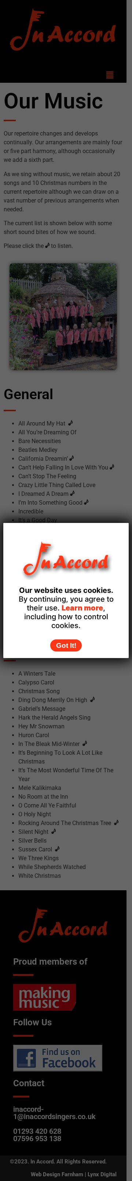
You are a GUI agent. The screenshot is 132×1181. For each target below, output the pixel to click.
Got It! (66, 645)
